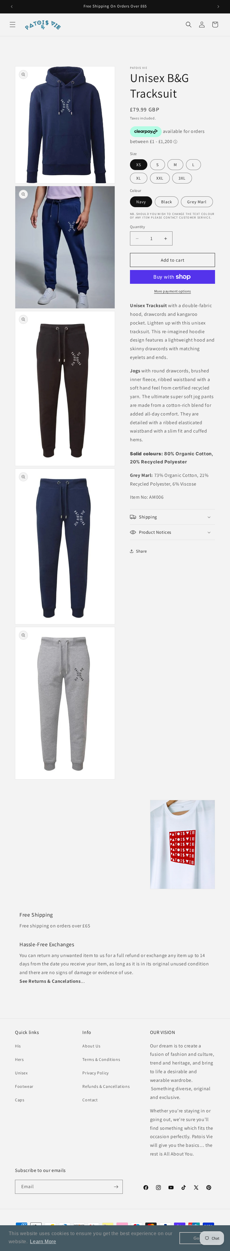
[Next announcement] (218, 6)
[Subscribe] (115, 1187)
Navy (141, 201)
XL (138, 178)
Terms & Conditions (101, 1059)
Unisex (21, 1073)
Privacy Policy (95, 1073)
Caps (19, 1100)
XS (138, 164)
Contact (90, 1100)
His (18, 1046)
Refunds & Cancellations (106, 1086)
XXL (160, 178)
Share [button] (141, 551)
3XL (182, 178)
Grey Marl (197, 201)
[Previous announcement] (11, 6)
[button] (12, 24)
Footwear (24, 1086)
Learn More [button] (43, 1241)
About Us (91, 1046)
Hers (19, 1059)
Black (166, 201)
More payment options (172, 291)
